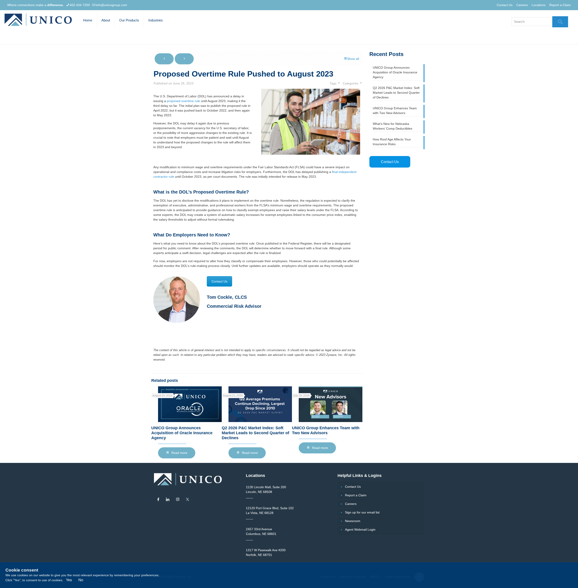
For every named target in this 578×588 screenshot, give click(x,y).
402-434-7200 (80, 5)
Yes (69, 580)
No (80, 580)
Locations (538, 5)
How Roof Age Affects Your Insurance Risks (392, 142)
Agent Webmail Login (360, 529)
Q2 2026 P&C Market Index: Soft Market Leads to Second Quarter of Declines (255, 433)
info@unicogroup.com (111, 5)
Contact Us (505, 5)
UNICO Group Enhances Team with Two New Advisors (395, 110)
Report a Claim (560, 5)
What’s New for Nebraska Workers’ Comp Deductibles (392, 126)
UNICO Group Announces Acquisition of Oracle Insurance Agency (181, 433)
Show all (353, 59)
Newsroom (352, 521)
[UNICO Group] (38, 20)
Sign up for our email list (362, 512)
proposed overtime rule (183, 101)
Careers (522, 5)
